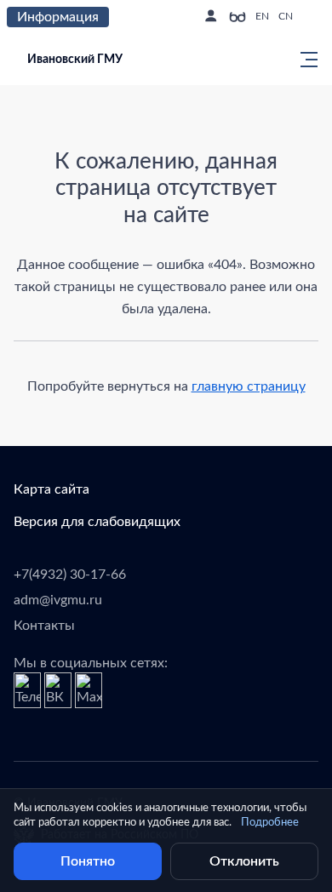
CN (285, 16)
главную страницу (249, 386)
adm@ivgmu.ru (58, 600)
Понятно (87, 861)
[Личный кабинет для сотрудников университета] (210, 17)
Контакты (44, 625)
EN (262, 16)
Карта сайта (51, 489)
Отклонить (244, 861)
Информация (58, 17)
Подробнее (270, 822)
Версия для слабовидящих (97, 522)
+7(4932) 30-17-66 (70, 574)
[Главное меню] (303, 59)
